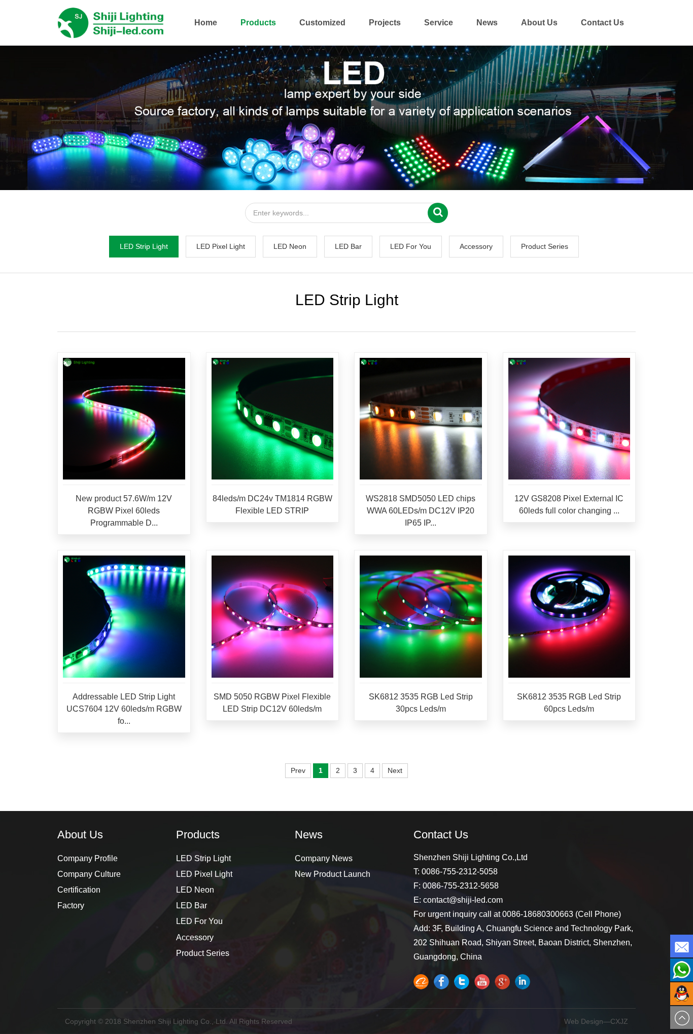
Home (205, 22)
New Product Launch (332, 874)
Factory (70, 905)
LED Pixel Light (220, 246)
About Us (539, 22)
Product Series (544, 246)
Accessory (476, 246)
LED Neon (289, 246)
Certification (78, 889)
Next (395, 770)
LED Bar (348, 246)
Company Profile (87, 858)
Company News (324, 858)
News (487, 22)
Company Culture (89, 874)
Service (438, 22)
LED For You (410, 246)
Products (258, 22)
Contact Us (602, 22)
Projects (385, 22)
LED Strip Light (144, 246)
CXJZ (619, 1021)
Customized (322, 22)
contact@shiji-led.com (463, 900)
